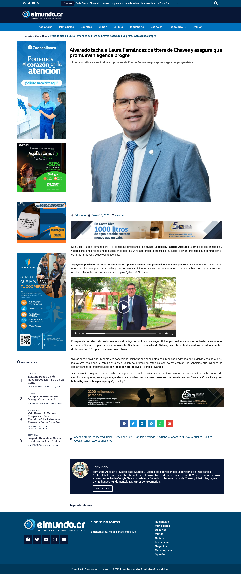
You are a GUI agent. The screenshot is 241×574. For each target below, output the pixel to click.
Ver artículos (102, 488)
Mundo (103, 27)
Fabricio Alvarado (145, 437)
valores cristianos (102, 440)
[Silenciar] (166, 333)
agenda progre (82, 437)
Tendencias (137, 27)
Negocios (156, 27)
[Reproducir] (75, 333)
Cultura (118, 27)
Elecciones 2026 (123, 437)
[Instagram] (38, 3)
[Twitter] (29, 3)
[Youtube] (33, 3)
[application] (123, 307)
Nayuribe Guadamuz (169, 437)
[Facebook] (24, 3)
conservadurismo (103, 437)
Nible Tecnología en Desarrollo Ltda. (152, 569)
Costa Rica (41, 36)
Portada (28, 36)
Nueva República (192, 437)
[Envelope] (64, 539)
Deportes (86, 27)
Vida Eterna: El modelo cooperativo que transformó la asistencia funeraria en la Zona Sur (122, 3)
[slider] (121, 333)
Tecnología (176, 27)
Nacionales (45, 27)
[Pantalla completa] (172, 333)
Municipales (66, 27)
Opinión (197, 27)
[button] (215, 3)
